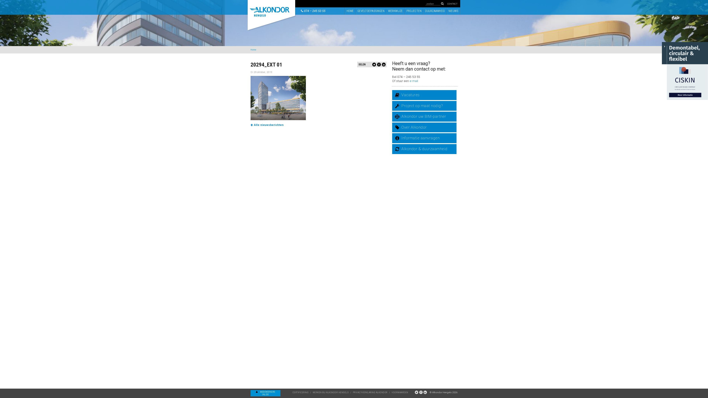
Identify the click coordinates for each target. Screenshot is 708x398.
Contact (452, 3)
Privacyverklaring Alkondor (370, 392)
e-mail (414, 81)
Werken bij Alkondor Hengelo (331, 392)
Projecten (414, 11)
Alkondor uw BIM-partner (423, 116)
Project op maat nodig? (422, 106)
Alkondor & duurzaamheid (424, 149)
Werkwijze (395, 11)
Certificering (300, 392)
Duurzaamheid (435, 11)
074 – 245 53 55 (314, 11)
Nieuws (453, 11)
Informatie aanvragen (420, 138)
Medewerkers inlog (267, 393)
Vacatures (410, 95)
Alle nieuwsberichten (268, 125)
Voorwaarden (400, 392)
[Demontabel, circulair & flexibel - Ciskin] (685, 70)
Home (350, 11)
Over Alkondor (414, 127)
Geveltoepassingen (371, 11)
